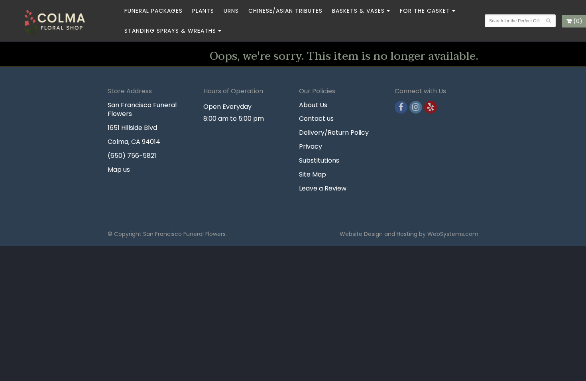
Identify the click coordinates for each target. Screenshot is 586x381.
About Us (313, 105)
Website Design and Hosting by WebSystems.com (409, 234)
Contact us (316, 118)
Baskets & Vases (358, 11)
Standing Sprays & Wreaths (170, 31)
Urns (231, 11)
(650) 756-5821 (132, 155)
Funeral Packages (153, 11)
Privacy (310, 146)
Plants (203, 11)
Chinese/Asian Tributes (285, 11)
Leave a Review (322, 188)
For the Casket (425, 11)
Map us (119, 169)
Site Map (312, 174)
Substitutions (319, 160)
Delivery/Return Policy (334, 132)
